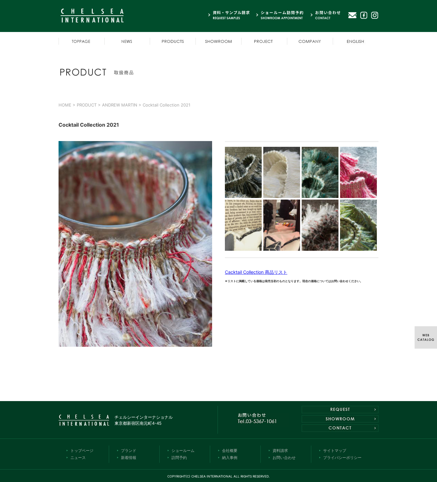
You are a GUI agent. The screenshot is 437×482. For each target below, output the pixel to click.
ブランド (128, 450)
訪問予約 (179, 457)
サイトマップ (334, 450)
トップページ (81, 450)
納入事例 (229, 457)
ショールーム (183, 450)
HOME (65, 104)
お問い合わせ (284, 457)
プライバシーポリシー (342, 457)
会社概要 (229, 450)
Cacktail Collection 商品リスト (256, 272)
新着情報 (128, 457)
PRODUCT (87, 104)
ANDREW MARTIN (119, 104)
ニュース (78, 457)
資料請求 (280, 450)
